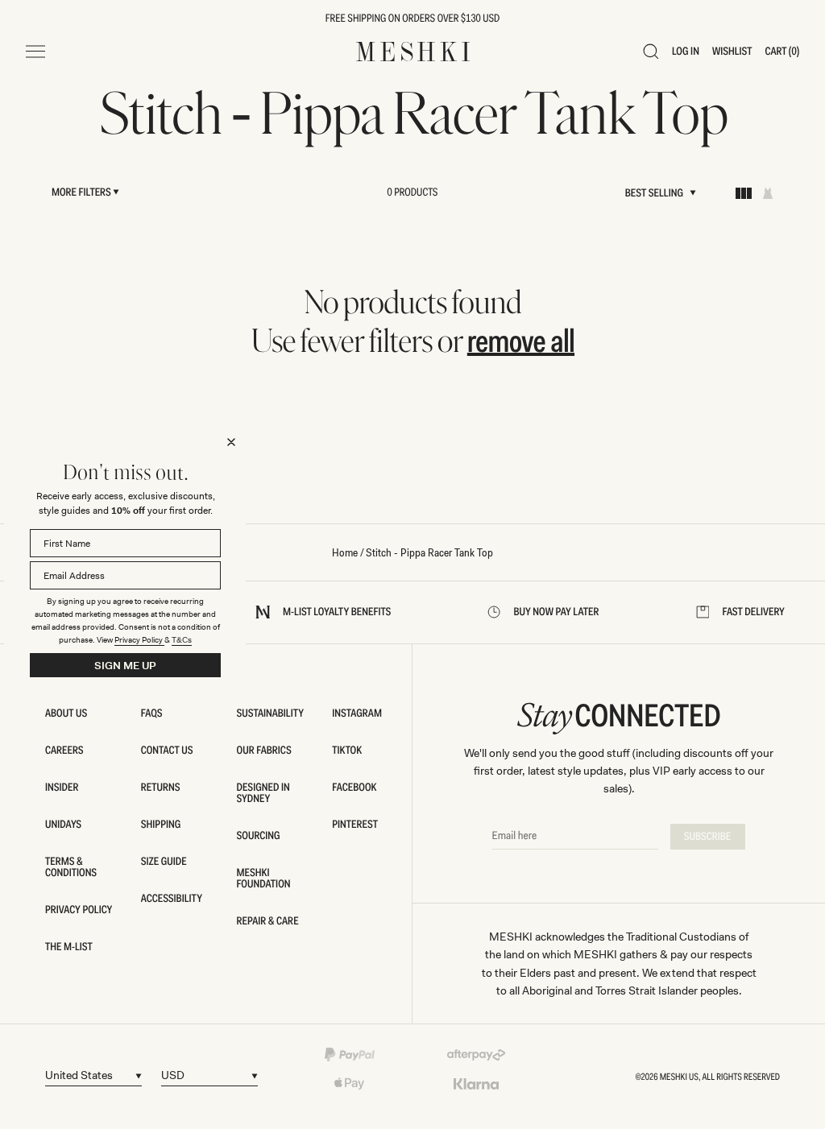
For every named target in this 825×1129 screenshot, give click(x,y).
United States (79, 1075)
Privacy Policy (139, 640)
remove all (520, 341)
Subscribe (708, 836)
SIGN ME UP (125, 665)
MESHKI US (679, 1076)
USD (172, 1075)
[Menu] (35, 51)
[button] (650, 51)
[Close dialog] (231, 442)
